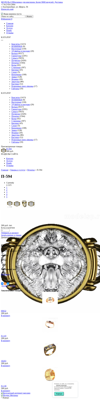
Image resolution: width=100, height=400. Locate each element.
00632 (3, 311)
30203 (3, 361)
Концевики (16, 74)
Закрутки (15, 81)
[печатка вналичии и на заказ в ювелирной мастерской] (9, 206)
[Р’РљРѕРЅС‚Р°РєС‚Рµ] (2, 283)
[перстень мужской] (24, 206)
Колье (14, 65)
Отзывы (9, 33)
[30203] (50, 357)
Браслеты (15, 44)
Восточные (16, 49)
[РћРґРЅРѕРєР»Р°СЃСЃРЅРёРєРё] (5, 283)
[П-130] (50, 382)
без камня (5, 274)
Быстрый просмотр (50, 310)
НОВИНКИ (16, 46)
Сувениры (16, 67)
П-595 (12, 286)
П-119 (3, 336)
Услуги (9, 28)
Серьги (14, 58)
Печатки (15, 63)
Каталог (9, 26)
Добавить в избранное (11, 237)
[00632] (50, 307)
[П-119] (50, 332)
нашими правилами (61, 385)
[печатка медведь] (31, 206)
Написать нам (7, 9)
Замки (14, 77)
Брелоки (15, 70)
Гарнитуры (16, 56)
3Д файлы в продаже (20, 51)
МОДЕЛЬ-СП (32, 2)
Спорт (14, 72)
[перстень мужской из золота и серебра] (17, 206)
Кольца (14, 53)
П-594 (9, 149)
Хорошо (59, 394)
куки (69, 386)
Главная (9, 23)
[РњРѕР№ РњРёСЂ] (8, 283)
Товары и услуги (17, 170)
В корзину (5, 315)
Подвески (15, 60)
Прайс (9, 30)
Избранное (6, 19)
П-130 (3, 386)
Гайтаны (15, 88)
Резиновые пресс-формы (22, 86)
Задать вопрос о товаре (11, 235)
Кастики (15, 84)
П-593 (4, 286)
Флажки (15, 79)
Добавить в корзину (10, 233)
